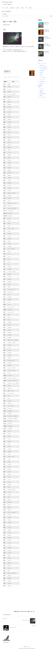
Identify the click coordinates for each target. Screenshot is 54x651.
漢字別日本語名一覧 (24, 611)
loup (10, 614)
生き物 (41, 72)
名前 (33, 611)
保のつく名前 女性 (47, 38)
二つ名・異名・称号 (43, 68)
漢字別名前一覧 (46, 31)
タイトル (41, 79)
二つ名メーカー (46, 52)
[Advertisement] (24, 60)
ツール (41, 76)
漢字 (31, 611)
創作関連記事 (8, 11)
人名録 (41, 90)
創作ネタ (41, 83)
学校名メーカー (46, 23)
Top (3, 11)
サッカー (41, 88)
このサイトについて (42, 97)
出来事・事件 (42, 81)
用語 (40, 74)
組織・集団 (41, 70)
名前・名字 (42, 65)
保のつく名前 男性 (47, 45)
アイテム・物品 (42, 77)
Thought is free (33, 648)
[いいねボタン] (4, 29)
